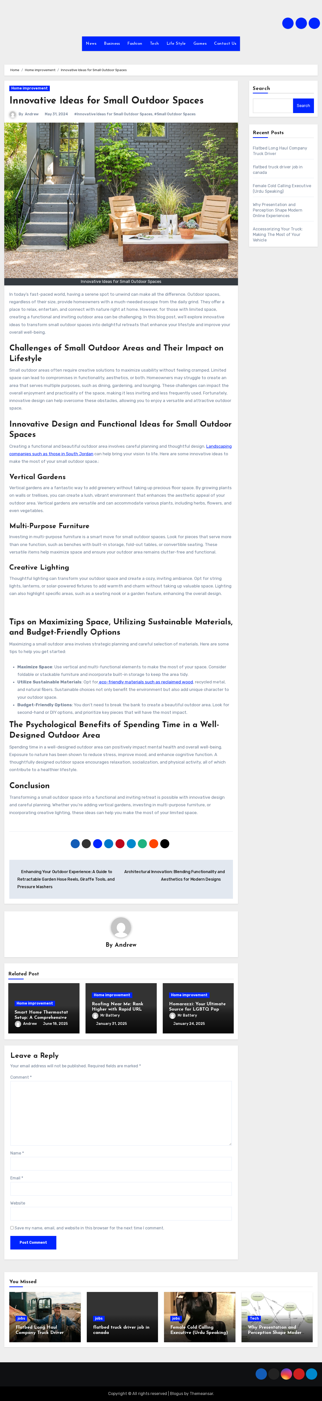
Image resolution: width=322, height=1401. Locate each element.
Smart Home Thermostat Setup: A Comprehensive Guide (41, 1018)
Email (16, 1178)
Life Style (176, 44)
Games (200, 44)
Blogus (176, 1393)
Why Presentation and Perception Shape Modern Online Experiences (278, 210)
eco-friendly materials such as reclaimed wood (145, 681)
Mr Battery (110, 1015)
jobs (21, 1318)
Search (261, 88)
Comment (21, 1077)
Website (17, 1203)
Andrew (31, 114)
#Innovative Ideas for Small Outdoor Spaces (113, 114)
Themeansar (201, 1393)
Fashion (134, 44)
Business (112, 44)
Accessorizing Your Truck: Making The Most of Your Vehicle (278, 234)
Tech (154, 44)
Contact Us (225, 44)
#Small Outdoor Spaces (175, 114)
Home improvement (29, 88)
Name (17, 1153)
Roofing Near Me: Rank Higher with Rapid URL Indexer (117, 1009)
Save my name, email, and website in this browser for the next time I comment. (89, 1228)
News (91, 44)
